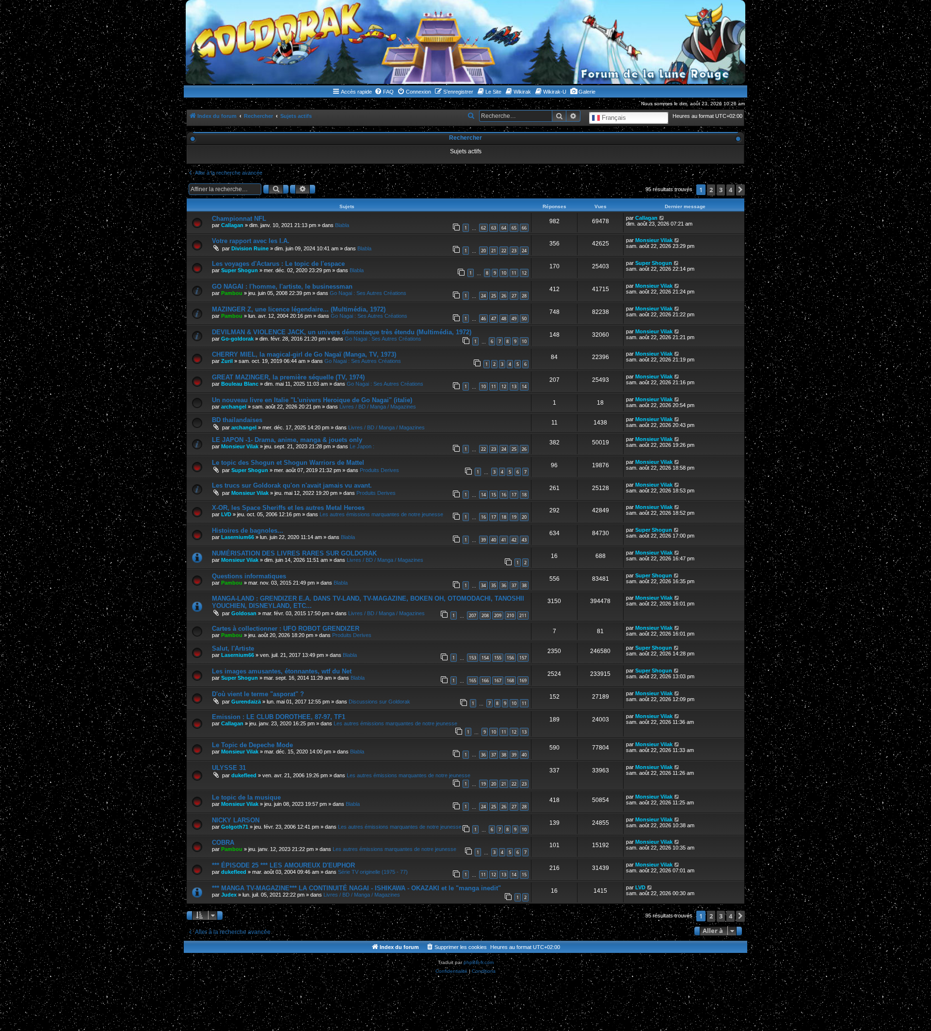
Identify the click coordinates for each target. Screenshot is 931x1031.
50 (524, 318)
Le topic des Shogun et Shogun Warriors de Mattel (288, 462)
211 (523, 615)
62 (483, 228)
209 (497, 615)
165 (472, 680)
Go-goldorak (237, 339)
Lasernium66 (237, 537)
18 (524, 494)
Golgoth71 (234, 827)
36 (503, 585)
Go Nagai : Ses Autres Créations (368, 293)
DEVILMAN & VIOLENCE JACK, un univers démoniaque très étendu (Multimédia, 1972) (341, 332)
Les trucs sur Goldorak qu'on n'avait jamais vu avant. (292, 485)
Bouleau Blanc (239, 384)
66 (524, 228)
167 (497, 680)
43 (524, 540)
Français (613, 117)
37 (514, 585)
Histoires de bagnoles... (247, 530)
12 (524, 273)
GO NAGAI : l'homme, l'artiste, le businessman (282, 286)
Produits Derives (379, 470)
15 (493, 494)
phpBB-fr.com (479, 962)
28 (524, 296)
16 (503, 494)
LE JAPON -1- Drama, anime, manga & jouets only (287, 439)
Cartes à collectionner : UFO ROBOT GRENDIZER (285, 628)
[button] (740, 190)
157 (523, 658)
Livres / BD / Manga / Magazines (377, 406)
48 (503, 318)
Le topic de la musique (246, 797)
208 (485, 615)
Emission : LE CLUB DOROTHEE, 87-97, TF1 (278, 716)
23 (514, 250)
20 (483, 250)
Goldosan (244, 613)
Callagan (232, 225)
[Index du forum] (465, 42)
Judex (229, 895)
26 (503, 296)
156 (510, 658)
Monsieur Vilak (654, 240)
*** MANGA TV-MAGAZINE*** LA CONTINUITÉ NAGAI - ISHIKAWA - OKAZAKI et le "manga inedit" (356, 888)
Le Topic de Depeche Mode (252, 745)
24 (524, 250)
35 (493, 585)
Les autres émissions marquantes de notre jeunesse (381, 514)
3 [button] (720, 189)
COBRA (223, 842)
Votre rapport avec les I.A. (250, 241)
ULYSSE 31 (229, 767)
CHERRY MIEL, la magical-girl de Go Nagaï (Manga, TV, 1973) (304, 354)
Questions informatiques (249, 576)
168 (510, 680)
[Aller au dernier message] (662, 218)
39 (483, 540)
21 (493, 250)
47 (493, 318)
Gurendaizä (246, 701)
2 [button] (711, 189)
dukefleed (244, 775)
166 (485, 680)
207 (472, 615)
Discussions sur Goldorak (379, 701)
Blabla (342, 225)
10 (503, 273)
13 (514, 386)
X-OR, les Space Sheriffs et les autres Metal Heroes (288, 507)
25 (493, 296)
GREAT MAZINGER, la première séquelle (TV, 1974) (288, 377)
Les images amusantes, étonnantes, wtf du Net (282, 671)
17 (514, 494)
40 (493, 540)
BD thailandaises (237, 420)
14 (524, 386)
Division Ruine (250, 248)
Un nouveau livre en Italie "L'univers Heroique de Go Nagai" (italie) (312, 400)
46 (483, 318)
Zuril (227, 361)
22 (503, 250)
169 (523, 680)
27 (514, 296)
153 (472, 658)
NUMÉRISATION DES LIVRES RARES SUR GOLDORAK (294, 553)
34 (483, 585)
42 (514, 540)
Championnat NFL (239, 218)
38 (524, 585)
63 (493, 228)
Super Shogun (239, 270)
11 (514, 273)
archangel (233, 406)
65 (514, 228)
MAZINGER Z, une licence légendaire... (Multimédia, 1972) (298, 309)
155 (497, 658)
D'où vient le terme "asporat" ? (258, 694)
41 (503, 540)
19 (514, 517)
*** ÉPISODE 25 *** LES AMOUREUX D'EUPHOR (283, 865)
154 (485, 658)
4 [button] (730, 189)
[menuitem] (384, 92)
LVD (226, 514)
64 (503, 228)
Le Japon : (362, 446)
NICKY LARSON (235, 820)
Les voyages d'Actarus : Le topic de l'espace (278, 263)
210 (510, 615)
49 (514, 318)
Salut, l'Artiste (233, 648)
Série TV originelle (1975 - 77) (373, 872)
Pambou (231, 293)
